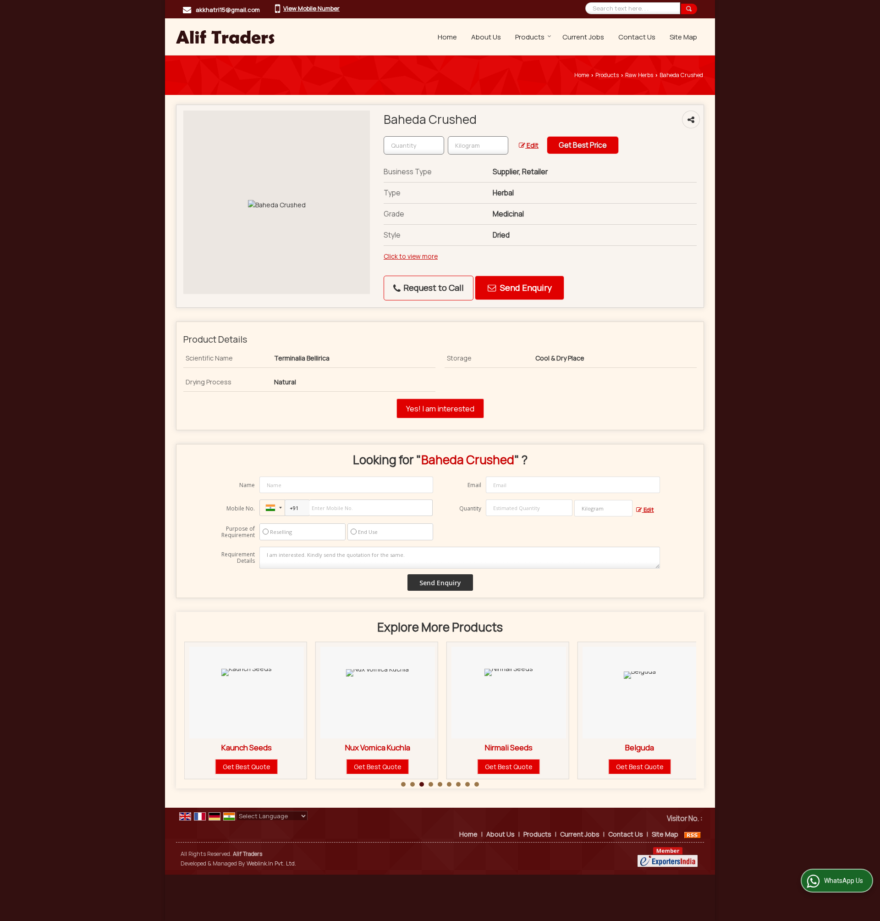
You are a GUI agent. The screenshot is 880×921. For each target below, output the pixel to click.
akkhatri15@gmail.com (228, 10)
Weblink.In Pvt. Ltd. (271, 863)
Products (529, 37)
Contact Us (636, 37)
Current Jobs (583, 37)
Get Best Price (583, 145)
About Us (486, 37)
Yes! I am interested (440, 408)
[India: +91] (272, 507)
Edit (532, 145)
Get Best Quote (246, 766)
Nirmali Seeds (509, 747)
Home (447, 37)
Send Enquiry (525, 288)
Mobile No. (240, 508)
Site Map (683, 37)
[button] (311, 8)
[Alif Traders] (225, 36)
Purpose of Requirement (238, 532)
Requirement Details (238, 557)
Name (247, 485)
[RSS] (692, 834)
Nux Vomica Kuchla (377, 747)
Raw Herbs (639, 75)
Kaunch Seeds (246, 747)
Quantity (470, 508)
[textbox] (478, 145)
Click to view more (411, 256)
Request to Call (433, 288)
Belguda (639, 747)
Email (474, 485)
